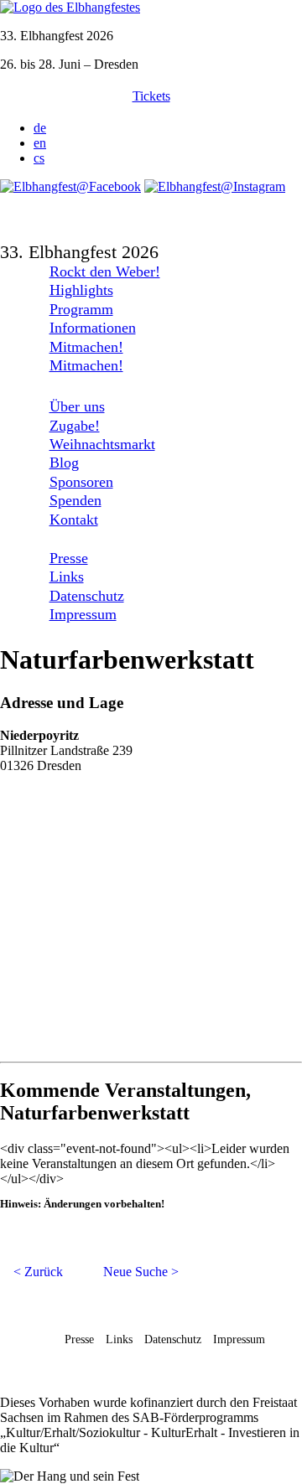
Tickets (151, 96)
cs (39, 158)
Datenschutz (86, 595)
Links (66, 576)
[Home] (70, 7)
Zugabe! (74, 425)
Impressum (83, 614)
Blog (64, 462)
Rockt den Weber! (104, 271)
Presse (68, 558)
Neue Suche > (141, 1271)
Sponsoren (81, 481)
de (40, 128)
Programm (81, 309)
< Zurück (38, 1271)
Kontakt (73, 519)
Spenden (75, 500)
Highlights (81, 290)
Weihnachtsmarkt (102, 444)
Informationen (92, 327)
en (40, 143)
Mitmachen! (86, 347)
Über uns (77, 406)
